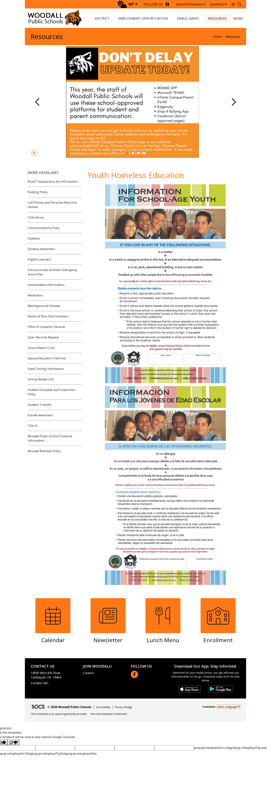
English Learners (39, 259)
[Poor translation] (13, 742)
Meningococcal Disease (44, 306)
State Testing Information (46, 369)
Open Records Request (43, 337)
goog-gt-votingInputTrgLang (248, 747)
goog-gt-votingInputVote (81, 753)
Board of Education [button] (189, 4)
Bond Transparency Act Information (53, 182)
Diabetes (34, 238)
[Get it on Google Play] (220, 689)
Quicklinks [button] (217, 4)
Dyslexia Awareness (41, 249)
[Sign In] (233, 4)
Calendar (53, 640)
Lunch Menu (163, 640)
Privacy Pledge (123, 707)
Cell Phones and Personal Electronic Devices (52, 204)
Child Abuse (36, 217)
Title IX (32, 426)
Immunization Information (46, 285)
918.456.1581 (39, 683)
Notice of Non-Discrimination (48, 316)
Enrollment (188, 18)
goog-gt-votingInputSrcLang (212, 747)
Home (217, 37)
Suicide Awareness (40, 415)
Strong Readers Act (41, 379)
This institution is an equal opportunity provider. (59, 714)
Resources (217, 18)
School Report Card (41, 348)
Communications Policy (44, 228)
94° (131, 4)
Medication (35, 295)
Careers (88, 673)
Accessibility (103, 707)
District (102, 18)
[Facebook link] (134, 674)
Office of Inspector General (46, 327)
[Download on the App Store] (189, 689)
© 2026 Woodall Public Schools (69, 707)
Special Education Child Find (47, 358)
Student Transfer (40, 405)
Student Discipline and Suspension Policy (51, 392)
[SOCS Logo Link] (38, 707)
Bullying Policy (38, 192)
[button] (238, 18)
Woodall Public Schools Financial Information (50, 438)
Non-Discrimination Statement (108, 714)
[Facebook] (167, 4)
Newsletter (107, 640)
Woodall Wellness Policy (44, 451)
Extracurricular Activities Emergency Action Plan (52, 272)
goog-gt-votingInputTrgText (48, 753)
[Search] (239, 4)
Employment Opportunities (143, 18)
